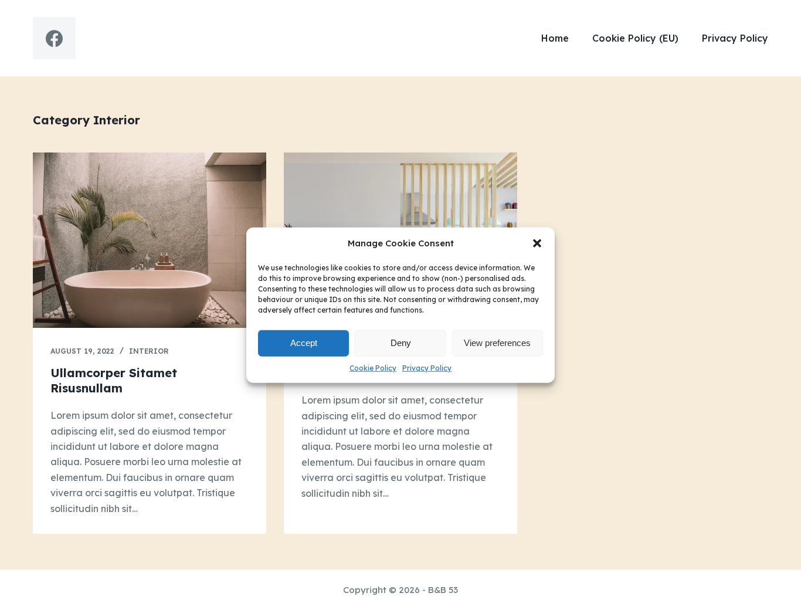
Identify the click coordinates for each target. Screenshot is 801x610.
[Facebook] (54, 38)
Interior (149, 351)
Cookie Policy (372, 367)
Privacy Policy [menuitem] (735, 38)
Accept (303, 343)
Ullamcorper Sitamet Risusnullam (113, 380)
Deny (401, 343)
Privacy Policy (427, 367)
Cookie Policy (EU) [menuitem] (635, 38)
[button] (537, 243)
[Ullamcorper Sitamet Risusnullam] (149, 240)
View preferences (497, 343)
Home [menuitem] (555, 38)
